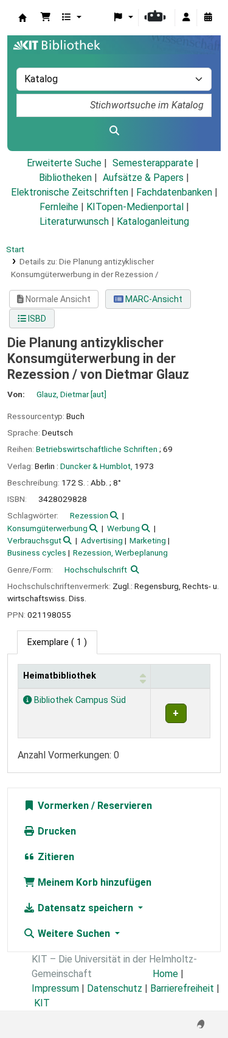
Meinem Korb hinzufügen (93, 882)
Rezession (89, 515)
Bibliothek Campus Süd (79, 700)
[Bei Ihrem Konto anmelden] (186, 17)
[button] (45, 17)
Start (15, 249)
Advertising (102, 540)
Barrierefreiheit (182, 988)
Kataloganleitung (153, 221)
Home (165, 974)
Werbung (123, 528)
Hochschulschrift (95, 569)
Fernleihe (59, 207)
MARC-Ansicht (152, 299)
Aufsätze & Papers (143, 177)
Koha (22, 17)
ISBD (36, 318)
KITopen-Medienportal (135, 207)
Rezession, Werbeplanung (120, 552)
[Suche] (114, 131)
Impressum (55, 988)
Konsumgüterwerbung (47, 528)
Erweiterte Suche (64, 163)
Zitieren (54, 857)
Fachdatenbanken (174, 192)
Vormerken (62, 805)
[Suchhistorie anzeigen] (208, 17)
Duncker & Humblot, (96, 466)
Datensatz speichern (85, 908)
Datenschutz (114, 988)
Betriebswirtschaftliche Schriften (96, 449)
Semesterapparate (152, 163)
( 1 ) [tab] (57, 642)
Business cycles (36, 552)
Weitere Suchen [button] (73, 933)
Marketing (148, 540)
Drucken (55, 831)
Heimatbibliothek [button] (59, 676)
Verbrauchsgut (34, 540)
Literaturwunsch (74, 221)
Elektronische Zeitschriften (69, 192)
